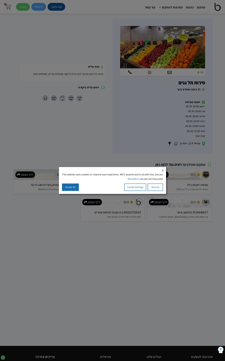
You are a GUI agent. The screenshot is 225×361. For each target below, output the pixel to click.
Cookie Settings (135, 187)
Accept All (70, 187)
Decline (155, 187)
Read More (133, 178)
